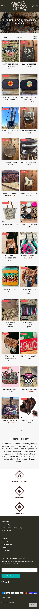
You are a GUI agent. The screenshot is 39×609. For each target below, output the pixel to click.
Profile (8, 597)
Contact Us (5, 542)
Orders (3, 597)
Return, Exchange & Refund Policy (12, 528)
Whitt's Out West (9, 602)
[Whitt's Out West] (19, 6)
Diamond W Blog (7, 544)
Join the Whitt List (7, 550)
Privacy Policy (6, 525)
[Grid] (33, 37)
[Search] (6, 6)
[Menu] (2, 6)
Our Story (4, 547)
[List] (36, 37)
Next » (22, 430)
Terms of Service (7, 530)
